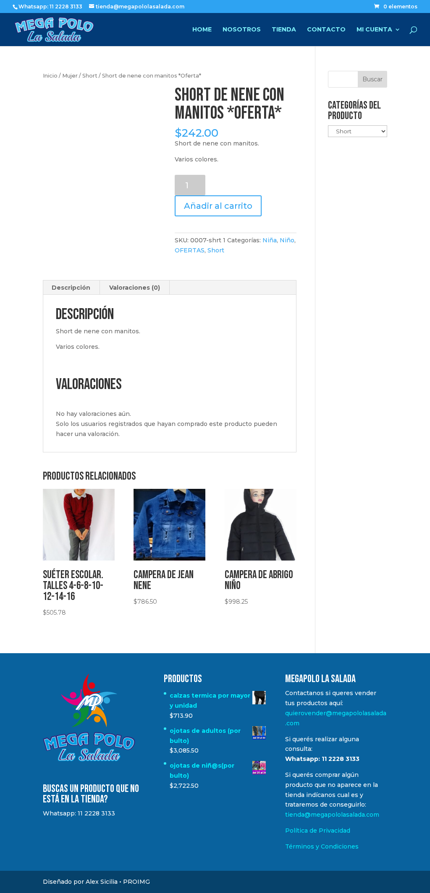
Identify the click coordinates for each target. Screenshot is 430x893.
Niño (287, 240)
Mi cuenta (374, 29)
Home (202, 29)
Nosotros (242, 29)
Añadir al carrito (218, 206)
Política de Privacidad (317, 830)
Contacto (326, 29)
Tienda (284, 29)
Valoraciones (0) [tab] (134, 287)
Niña (269, 240)
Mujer (70, 76)
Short (89, 76)
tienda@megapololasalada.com (332, 814)
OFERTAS (190, 250)
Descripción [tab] (71, 287)
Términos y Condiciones (322, 846)
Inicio (50, 76)
